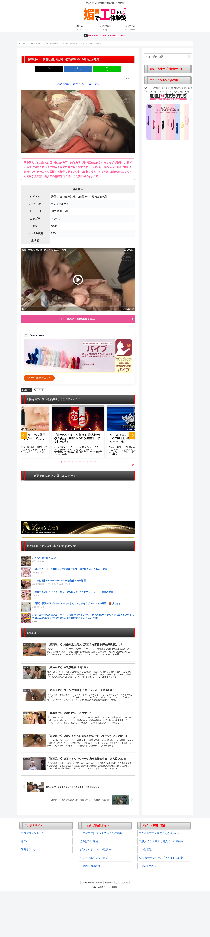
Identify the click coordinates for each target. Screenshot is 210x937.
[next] (132, 435)
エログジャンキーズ (32, 833)
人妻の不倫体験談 (90, 865)
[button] (188, 56)
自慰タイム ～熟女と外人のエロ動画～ (161, 841)
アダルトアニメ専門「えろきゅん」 (159, 833)
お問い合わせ (122, 882)
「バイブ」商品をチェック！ (39, 378)
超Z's (24, 841)
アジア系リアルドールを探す (118, 528)
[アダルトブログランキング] (168, 96)
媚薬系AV (27, 390)
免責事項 (109, 882)
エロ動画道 (145, 849)
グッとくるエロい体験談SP (96, 849)
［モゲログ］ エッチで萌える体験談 (101, 833)
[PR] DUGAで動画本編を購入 (78, 319)
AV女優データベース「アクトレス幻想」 (162, 857)
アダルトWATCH (148, 865)
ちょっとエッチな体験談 (94, 857)
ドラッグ (40, 390)
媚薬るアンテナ (30, 849)
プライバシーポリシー (92, 882)
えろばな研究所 (89, 841)
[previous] (24, 435)
